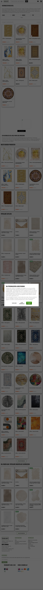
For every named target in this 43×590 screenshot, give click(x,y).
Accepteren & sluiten (29, 303)
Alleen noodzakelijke (21, 303)
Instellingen (14, 303)
